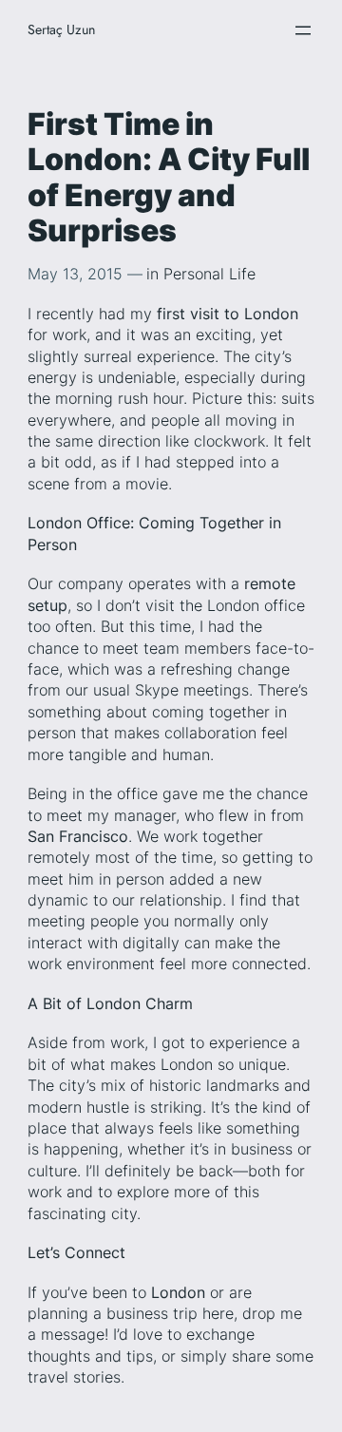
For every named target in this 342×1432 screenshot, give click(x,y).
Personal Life (209, 273)
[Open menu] (303, 30)
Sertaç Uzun (61, 29)
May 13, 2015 (75, 273)
